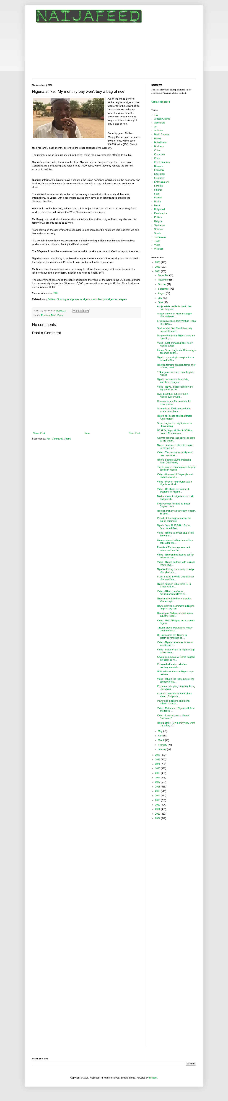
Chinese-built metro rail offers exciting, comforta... (172, 665)
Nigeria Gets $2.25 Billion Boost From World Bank (173, 527)
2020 (158, 768)
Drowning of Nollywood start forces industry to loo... (175, 614)
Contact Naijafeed (160, 101)
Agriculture (159, 122)
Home (87, 433)
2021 (158, 764)
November (163, 279)
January (162, 749)
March (161, 740)
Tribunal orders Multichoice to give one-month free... (175, 629)
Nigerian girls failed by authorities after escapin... (174, 600)
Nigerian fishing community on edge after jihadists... (175, 571)
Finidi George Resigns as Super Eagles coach (173, 505)
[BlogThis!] (77, 311)
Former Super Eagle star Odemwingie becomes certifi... (176, 351)
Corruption (159, 154)
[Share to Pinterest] (87, 311)
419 (156, 114)
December (163, 275)
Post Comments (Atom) (58, 438)
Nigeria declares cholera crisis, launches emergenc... (173, 381)
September (164, 288)
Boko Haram (160, 142)
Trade (157, 241)
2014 (158, 795)
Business (159, 146)
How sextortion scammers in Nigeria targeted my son (175, 607)
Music (157, 205)
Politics (158, 217)
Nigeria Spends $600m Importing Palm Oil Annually (174, 461)
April (160, 735)
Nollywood (159, 209)
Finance (158, 189)
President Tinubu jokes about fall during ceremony (174, 519)
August (162, 293)
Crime (157, 158)
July (160, 298)
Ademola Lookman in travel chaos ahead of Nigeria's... (174, 695)
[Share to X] (81, 311)
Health (157, 201)
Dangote (158, 166)
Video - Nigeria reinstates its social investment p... (175, 644)
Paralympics (160, 213)
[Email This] (74, 311)
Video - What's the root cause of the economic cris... (175, 680)
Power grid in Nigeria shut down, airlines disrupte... (173, 702)
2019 (158, 773)
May (160, 731)
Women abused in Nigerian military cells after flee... (175, 541)
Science (158, 229)
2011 (158, 809)
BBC (56, 293)
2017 (158, 782)
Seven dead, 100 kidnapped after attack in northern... (174, 410)
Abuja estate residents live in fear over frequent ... (174, 307)
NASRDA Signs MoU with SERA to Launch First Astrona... (175, 432)
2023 (158, 755)
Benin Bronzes (161, 134)
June (161, 302)
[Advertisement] (114, 52)
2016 (158, 786)
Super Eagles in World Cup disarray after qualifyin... (175, 578)
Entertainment (161, 182)
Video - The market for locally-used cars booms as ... (175, 454)
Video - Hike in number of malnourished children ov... (172, 592)
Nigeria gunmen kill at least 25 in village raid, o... (174, 585)
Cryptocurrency (162, 162)
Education (159, 174)
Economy (45, 315)
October (162, 284)
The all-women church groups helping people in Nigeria (176, 468)
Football (158, 197)
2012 (158, 804)
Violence (158, 249)
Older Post (134, 433)
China (157, 150)
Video (60, 315)
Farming (158, 186)
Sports (157, 233)
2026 (158, 262)
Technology (160, 237)
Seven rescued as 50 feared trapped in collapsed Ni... (176, 658)
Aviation (158, 130)
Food (53, 315)
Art (155, 126)
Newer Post (39, 433)
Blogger (153, 1077)
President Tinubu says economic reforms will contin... (174, 549)
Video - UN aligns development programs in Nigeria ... (173, 490)
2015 (158, 791)
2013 (158, 800)
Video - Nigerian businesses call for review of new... (175, 556)
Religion (158, 221)
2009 (158, 818)
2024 (158, 271)
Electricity (159, 178)
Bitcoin (157, 138)
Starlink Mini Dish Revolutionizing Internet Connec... (174, 329)
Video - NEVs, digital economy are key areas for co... (175, 388)
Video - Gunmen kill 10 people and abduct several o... (175, 476)
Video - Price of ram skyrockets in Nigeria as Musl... (174, 483)
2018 (158, 777)
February (163, 744)
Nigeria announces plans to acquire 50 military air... (175, 446)
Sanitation (159, 225)
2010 (158, 813)
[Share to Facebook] (84, 311)
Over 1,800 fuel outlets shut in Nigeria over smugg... (172, 395)
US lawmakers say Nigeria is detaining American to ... (172, 636)
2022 (158, 759)
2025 (158, 267)
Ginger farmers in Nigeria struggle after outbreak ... (174, 315)
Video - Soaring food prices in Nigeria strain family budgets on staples (87, 299)
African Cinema (162, 118)
